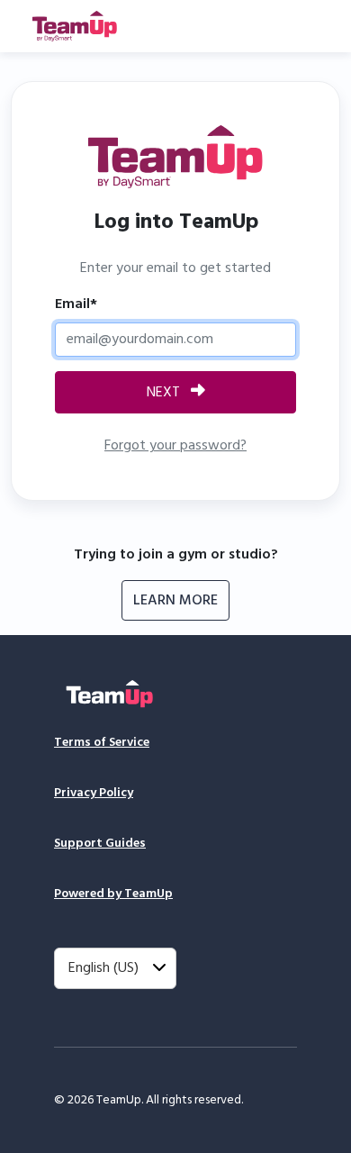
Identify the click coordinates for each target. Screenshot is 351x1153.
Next (165, 392)
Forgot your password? (175, 446)
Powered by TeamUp (113, 894)
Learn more (175, 601)
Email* (76, 304)
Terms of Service (101, 742)
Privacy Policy (93, 793)
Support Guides (100, 843)
